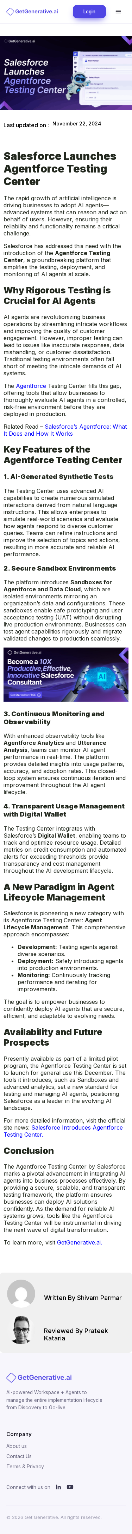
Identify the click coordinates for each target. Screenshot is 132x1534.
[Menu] (118, 11)
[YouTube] (70, 1487)
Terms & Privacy (25, 1466)
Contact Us (19, 1456)
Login (89, 11)
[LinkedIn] (58, 1487)
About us (16, 1446)
